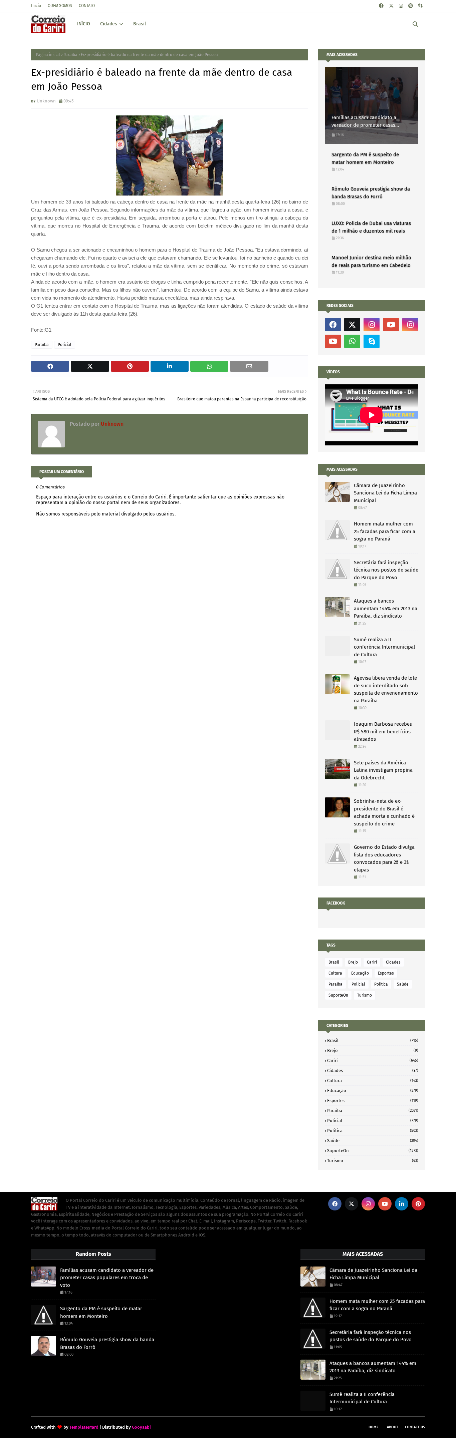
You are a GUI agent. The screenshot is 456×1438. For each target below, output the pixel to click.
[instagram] (401, 6)
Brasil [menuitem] (139, 24)
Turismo (364, 995)
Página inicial (48, 54)
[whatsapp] (352, 341)
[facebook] (381, 6)
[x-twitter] (391, 6)
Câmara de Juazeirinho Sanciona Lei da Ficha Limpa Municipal (385, 492)
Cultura (335, 973)
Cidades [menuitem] (108, 24)
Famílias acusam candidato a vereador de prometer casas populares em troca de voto (363, 121)
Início (36, 5)
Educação (360, 973)
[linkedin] (401, 1203)
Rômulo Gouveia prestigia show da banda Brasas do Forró (370, 193)
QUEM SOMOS (60, 5)
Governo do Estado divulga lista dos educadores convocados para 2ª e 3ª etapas (384, 858)
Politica (381, 984)
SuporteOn (338, 995)
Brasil (333, 962)
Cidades (393, 962)
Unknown (46, 100)
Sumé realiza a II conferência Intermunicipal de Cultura (384, 647)
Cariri (372, 962)
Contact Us (415, 1427)
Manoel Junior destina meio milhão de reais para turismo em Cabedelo (371, 261)
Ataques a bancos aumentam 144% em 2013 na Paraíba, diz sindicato (385, 608)
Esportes (386, 973)
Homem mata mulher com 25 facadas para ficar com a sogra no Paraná (384, 531)
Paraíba (70, 54)
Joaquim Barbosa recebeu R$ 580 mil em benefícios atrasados (383, 731)
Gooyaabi (141, 1427)
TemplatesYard (83, 1427)
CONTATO (87, 5)
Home (374, 1427)
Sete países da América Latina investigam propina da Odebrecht (383, 770)
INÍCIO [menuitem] (83, 24)
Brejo (353, 962)
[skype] (420, 6)
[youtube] (391, 324)
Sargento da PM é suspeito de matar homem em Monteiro (365, 158)
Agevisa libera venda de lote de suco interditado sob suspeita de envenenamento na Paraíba (386, 689)
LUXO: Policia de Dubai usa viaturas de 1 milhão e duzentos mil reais (371, 227)
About (392, 1427)
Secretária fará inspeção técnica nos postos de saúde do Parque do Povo (386, 570)
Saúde (403, 984)
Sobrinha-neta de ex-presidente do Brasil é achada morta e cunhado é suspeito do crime (384, 812)
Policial (64, 344)
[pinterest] (411, 6)
